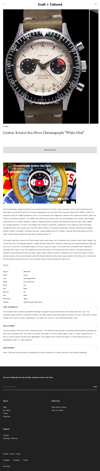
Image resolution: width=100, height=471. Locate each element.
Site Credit (6, 466)
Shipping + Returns (10, 438)
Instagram (6, 460)
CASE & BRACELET (10, 307)
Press (5, 413)
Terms (12, 454)
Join (95, 387)
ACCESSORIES (9, 348)
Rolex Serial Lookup (59, 407)
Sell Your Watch (57, 410)
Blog (4, 407)
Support (6, 429)
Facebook (16, 460)
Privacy (18, 454)
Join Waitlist (50, 150)
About (5, 401)
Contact (6, 435)
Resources (56, 401)
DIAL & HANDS (9, 326)
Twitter (25, 460)
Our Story (6, 410)
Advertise (6, 416)
